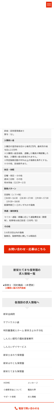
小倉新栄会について (13, 390)
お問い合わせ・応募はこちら (27, 249)
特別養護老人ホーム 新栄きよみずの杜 (23, 330)
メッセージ (33, 383)
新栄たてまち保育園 (13, 371)
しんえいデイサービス (14, 347)
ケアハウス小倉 (11, 322)
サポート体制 (10, 397)
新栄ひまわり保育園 (13, 355)
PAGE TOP (48, 400)
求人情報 (32, 397)
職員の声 (32, 390)
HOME (7, 383)
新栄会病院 (9, 314)
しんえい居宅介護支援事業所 (18, 339)
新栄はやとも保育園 (13, 363)
